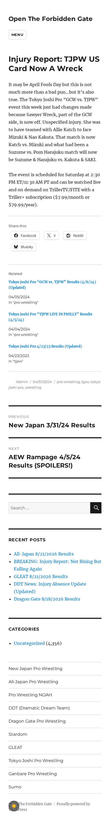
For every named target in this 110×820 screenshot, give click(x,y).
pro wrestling (68, 382)
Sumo (15, 786)
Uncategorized (29, 643)
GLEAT (15, 747)
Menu (17, 34)
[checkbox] (14, 806)
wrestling (33, 387)
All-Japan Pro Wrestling (33, 681)
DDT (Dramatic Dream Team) (39, 708)
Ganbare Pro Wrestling (33, 773)
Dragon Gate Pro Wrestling (37, 721)
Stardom (18, 734)
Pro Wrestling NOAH (30, 694)
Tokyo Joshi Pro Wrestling (36, 760)
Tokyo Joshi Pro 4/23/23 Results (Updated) (45, 346)
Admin (22, 382)
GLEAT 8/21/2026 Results (41, 576)
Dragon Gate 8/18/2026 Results (47, 599)
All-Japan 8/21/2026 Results (44, 554)
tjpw (85, 382)
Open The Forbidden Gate (51, 19)
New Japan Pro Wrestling (35, 668)
